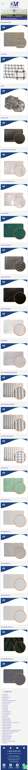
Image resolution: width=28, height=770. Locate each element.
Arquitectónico (6, 697)
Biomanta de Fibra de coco (9, 700)
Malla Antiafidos (7, 719)
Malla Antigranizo (7, 721)
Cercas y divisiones (7, 702)
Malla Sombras (6, 728)
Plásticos (5, 743)
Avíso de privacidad (14, 761)
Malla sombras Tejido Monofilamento (12, 730)
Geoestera (5, 708)
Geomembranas (7, 711)
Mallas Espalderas (7, 736)
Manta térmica (6, 739)
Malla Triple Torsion (8, 733)
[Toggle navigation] (2, 3)
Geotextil (5, 716)
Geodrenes (5, 707)
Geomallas (5, 710)
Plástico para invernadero (9, 741)
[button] (25, 767)
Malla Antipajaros (7, 724)
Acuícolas (5, 694)
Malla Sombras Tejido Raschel (10, 732)
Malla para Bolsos (7, 727)
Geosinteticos (6, 714)
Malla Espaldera (7, 725)
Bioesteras (5, 699)
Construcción (6, 703)
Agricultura (5, 696)
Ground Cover (6, 717)
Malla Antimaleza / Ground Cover (11, 722)
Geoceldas (5, 705)
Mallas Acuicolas (7, 735)
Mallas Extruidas (7, 738)
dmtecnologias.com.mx (13, 759)
